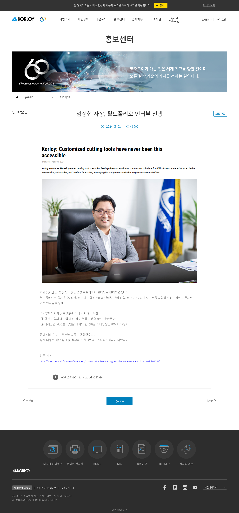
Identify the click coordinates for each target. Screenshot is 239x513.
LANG (205, 19)
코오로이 (29, 19)
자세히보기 (209, 5)
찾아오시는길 (67, 488)
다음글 (209, 401)
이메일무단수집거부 (46, 488)
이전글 (29, 401)
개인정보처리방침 (22, 488)
